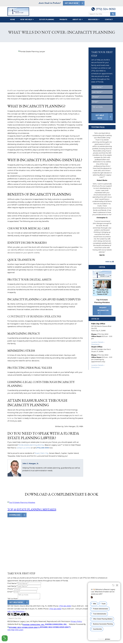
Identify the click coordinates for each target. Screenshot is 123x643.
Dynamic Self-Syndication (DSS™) (55, 627)
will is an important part (19, 91)
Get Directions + (18, 612)
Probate (63, 19)
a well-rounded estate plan (69, 99)
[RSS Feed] (27, 615)
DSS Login (19, 630)
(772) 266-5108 (42, 448)
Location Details (97, 342)
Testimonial (98, 127)
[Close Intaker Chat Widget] (117, 585)
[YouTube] (18, 615)
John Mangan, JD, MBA (73, 426)
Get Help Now (71, 3)
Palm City (44, 453)
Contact (109, 19)
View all (108, 261)
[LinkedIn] (15, 615)
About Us (77, 19)
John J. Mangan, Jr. (30, 464)
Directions (95, 344)
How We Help (26, 19)
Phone (10, 589)
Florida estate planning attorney (31, 445)
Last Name (12, 586)
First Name (12, 583)
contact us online (24, 448)
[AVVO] (21, 615)
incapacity (20, 358)
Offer (102, 267)
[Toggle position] (113, 585)
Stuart (37, 453)
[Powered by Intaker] (107, 639)
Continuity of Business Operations (34, 316)
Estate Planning (46, 19)
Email (10, 592)
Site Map (11, 630)
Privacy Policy (76, 621)
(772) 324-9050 (106, 9)
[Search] (113, 14)
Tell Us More (12, 599)
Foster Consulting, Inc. (56, 624)
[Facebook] (9, 615)
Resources (93, 19)
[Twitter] (12, 615)
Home (12, 19)
